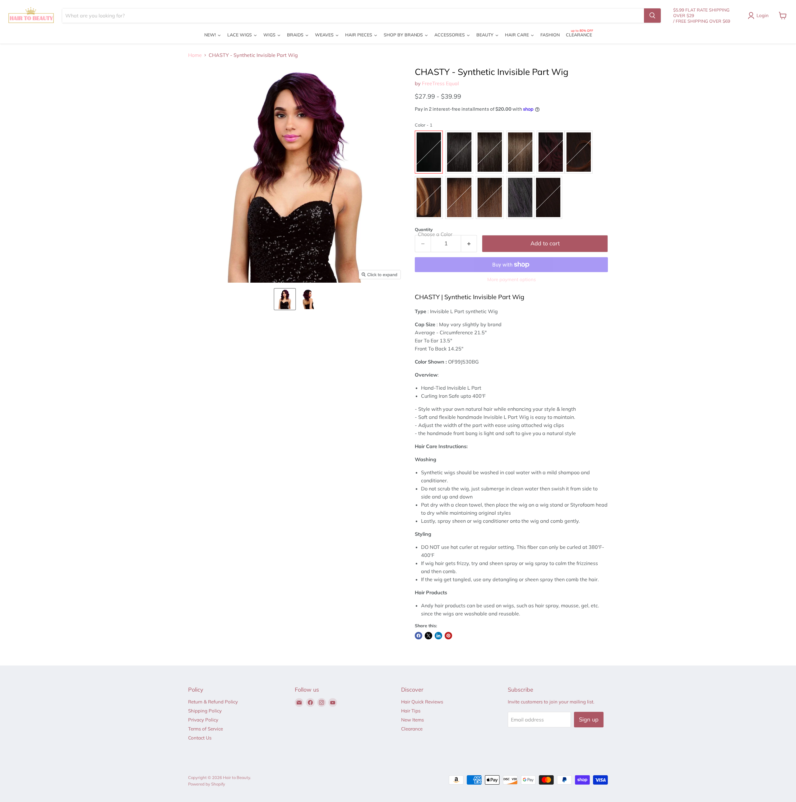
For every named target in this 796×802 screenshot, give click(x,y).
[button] (284, 299)
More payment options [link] (511, 279)
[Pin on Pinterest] (448, 635)
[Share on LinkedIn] (438, 635)
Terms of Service (205, 729)
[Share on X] (428, 635)
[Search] (652, 15)
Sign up (589, 719)
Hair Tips (410, 711)
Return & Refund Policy (213, 702)
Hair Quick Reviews (422, 702)
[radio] (429, 152)
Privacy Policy (203, 720)
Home (195, 55)
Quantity (424, 229)
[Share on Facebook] (418, 635)
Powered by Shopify (206, 783)
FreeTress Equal (440, 83)
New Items (412, 720)
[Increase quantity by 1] (469, 243)
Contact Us (199, 738)
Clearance (412, 729)
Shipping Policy (205, 711)
